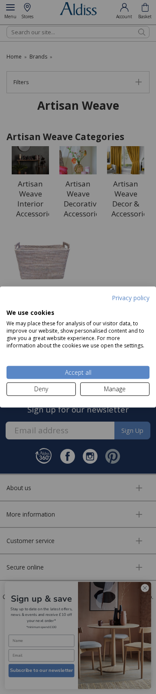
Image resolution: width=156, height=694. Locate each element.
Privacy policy (131, 298)
